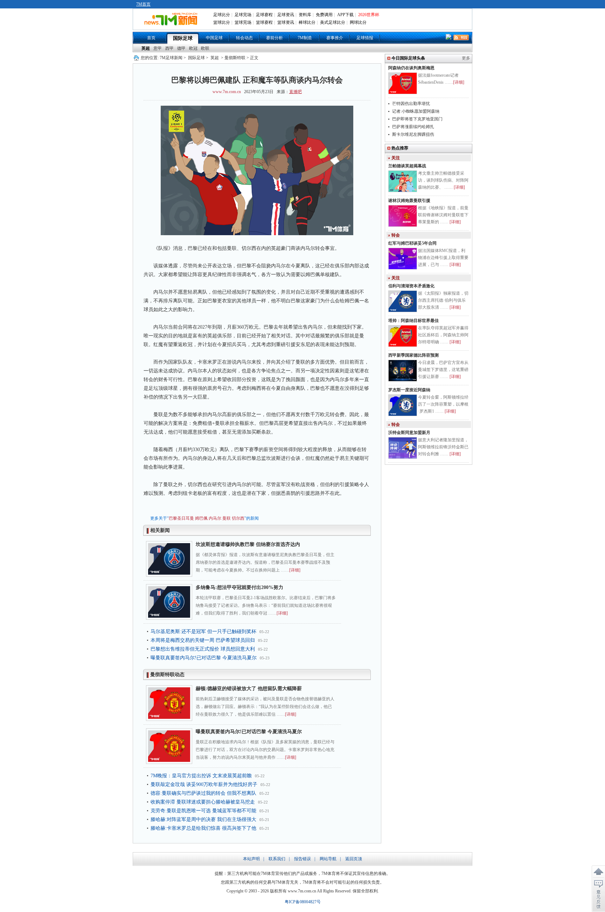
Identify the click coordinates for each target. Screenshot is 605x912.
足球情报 (364, 37)
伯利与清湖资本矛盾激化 (411, 285)
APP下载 (345, 14)
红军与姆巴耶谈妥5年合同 (412, 243)
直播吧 (295, 91)
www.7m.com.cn (227, 91)
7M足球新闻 (171, 57)
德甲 (181, 48)
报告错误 (302, 858)
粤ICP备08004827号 (303, 901)
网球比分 (358, 22)
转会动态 (244, 37)
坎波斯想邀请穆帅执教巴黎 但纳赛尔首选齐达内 (248, 544)
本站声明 (251, 858)
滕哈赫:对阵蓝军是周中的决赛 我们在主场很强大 (203, 819)
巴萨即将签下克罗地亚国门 (417, 119)
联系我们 (277, 858)
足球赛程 (264, 14)
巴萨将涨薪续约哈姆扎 (413, 126)
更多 (466, 58)
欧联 (205, 48)
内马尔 (215, 518)
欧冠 (193, 48)
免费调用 (324, 14)
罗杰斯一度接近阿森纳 (409, 389)
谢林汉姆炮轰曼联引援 (409, 200)
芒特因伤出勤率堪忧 (411, 103)
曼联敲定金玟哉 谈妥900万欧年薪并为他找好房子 (204, 784)
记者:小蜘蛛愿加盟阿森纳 (415, 111)
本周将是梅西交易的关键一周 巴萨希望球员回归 (203, 640)
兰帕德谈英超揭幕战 (407, 165)
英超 (145, 48)
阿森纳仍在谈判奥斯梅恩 (411, 67)
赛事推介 (334, 37)
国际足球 (183, 38)
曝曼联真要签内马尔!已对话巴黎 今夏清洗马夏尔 (204, 657)
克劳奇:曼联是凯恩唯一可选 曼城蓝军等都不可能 (203, 810)
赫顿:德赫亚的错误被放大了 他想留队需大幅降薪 (249, 688)
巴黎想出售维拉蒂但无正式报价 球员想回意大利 (203, 649)
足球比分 (221, 14)
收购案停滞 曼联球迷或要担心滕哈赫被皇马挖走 (203, 802)
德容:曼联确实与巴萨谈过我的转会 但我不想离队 (203, 793)
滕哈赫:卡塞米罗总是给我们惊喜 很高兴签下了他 (203, 828)
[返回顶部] (598, 871)
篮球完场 (243, 22)
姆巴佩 (201, 518)
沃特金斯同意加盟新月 (409, 432)
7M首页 (143, 4)
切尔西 (238, 518)
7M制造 (305, 37)
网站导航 (328, 858)
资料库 (305, 14)
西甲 (169, 48)
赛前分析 (274, 37)
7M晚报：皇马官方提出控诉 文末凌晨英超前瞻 (201, 775)
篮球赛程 (264, 22)
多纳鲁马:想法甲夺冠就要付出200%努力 (239, 587)
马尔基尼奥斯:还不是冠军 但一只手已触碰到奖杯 (203, 631)
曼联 (226, 518)
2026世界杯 (368, 14)
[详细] (294, 570)
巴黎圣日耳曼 (181, 518)
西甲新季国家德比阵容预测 (413, 355)
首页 (151, 37)
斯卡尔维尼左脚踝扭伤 (413, 134)
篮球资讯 (285, 22)
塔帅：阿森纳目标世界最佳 (413, 320)
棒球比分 (307, 22)
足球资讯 (285, 14)
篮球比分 (221, 22)
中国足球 (214, 37)
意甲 (157, 48)
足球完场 (243, 14)
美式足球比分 (332, 22)
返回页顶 (353, 858)
